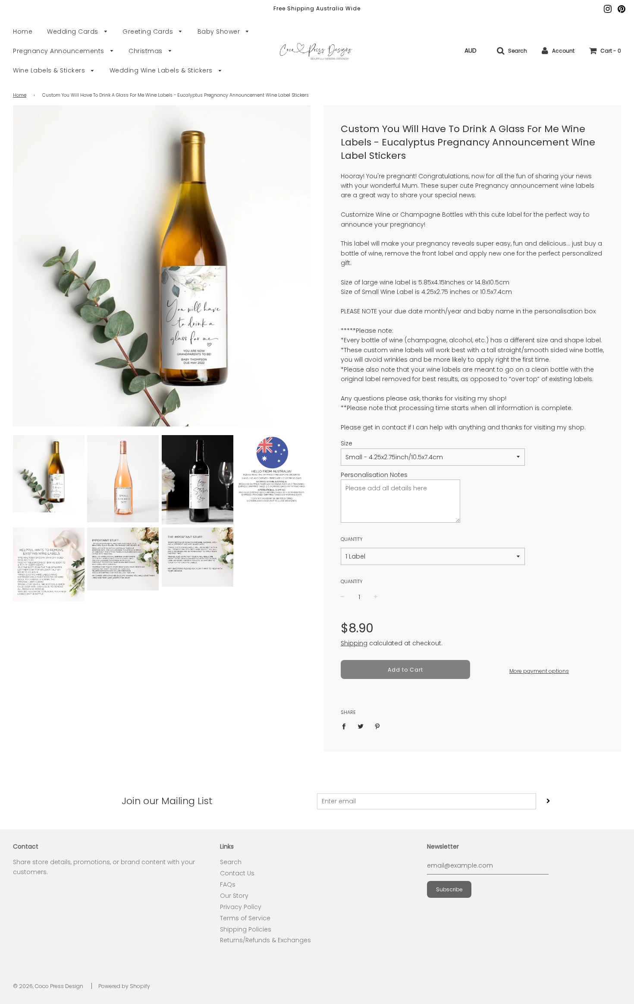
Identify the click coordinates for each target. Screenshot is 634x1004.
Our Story (234, 895)
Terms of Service (245, 918)
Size (346, 443)
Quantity (352, 539)
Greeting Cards (148, 31)
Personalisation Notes (374, 474)
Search (231, 862)
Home (22, 31)
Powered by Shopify (124, 986)
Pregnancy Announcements (59, 51)
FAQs (227, 884)
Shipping (354, 643)
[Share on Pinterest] (377, 726)
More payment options (539, 671)
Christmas (146, 51)
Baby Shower (220, 31)
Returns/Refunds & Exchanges (265, 940)
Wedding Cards (73, 31)
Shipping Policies (245, 929)
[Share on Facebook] (346, 726)
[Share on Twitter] (360, 726)
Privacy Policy (240, 907)
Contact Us (237, 873)
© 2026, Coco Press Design (48, 986)
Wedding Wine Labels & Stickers (162, 70)
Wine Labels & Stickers (50, 70)
